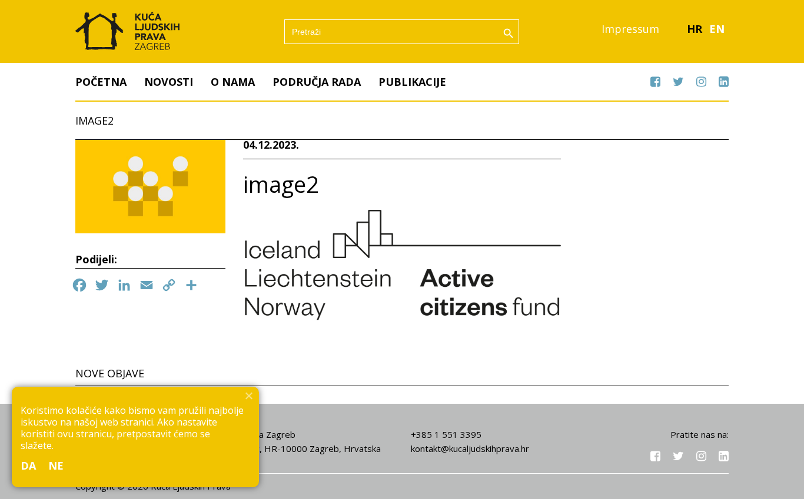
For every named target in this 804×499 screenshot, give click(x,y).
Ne (56, 465)
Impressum (630, 29)
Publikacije (412, 82)
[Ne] (248, 395)
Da (28, 465)
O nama (233, 82)
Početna (101, 82)
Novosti (168, 82)
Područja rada (317, 82)
